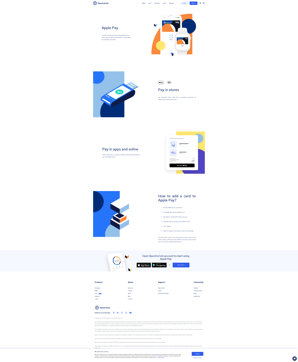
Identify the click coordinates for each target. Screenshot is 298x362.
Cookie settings (197, 357)
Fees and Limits (198, 290)
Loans (164, 3)
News (129, 293)
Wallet (143, 3)
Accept (197, 354)
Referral (196, 288)
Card (150, 3)
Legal (159, 290)
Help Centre (161, 288)
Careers (130, 290)
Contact (130, 299)
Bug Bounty (197, 296)
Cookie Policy (160, 357)
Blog (129, 296)
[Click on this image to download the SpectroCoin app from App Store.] (144, 265)
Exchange (157, 3)
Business (171, 3)
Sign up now (181, 265)
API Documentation (163, 293)
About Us (130, 288)
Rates (195, 293)
